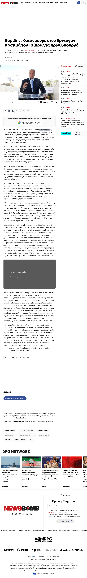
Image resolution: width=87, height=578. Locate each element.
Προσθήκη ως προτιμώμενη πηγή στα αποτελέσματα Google (31, 122)
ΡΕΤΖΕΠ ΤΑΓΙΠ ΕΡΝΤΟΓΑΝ (27, 435)
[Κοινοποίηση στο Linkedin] (20, 111)
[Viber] (16, 514)
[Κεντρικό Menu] (84, 2)
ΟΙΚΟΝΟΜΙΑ (49, 2)
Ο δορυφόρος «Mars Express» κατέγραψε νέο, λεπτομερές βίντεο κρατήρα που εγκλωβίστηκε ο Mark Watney (72, 123)
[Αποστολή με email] (28, 111)
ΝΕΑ (31, 439)
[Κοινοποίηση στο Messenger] (13, 111)
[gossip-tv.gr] (9, 550)
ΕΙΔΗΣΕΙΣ (7, 439)
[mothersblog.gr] (64, 550)
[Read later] (56, 102)
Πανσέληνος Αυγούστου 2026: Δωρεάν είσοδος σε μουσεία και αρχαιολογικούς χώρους (71, 92)
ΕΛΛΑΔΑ (35, 2)
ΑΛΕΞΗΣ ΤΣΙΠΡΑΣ (44, 435)
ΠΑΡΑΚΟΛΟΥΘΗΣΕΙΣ (43, 430)
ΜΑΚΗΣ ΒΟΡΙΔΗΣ (10, 430)
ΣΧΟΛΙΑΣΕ (45, 102)
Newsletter (18, 421)
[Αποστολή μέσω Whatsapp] (16, 111)
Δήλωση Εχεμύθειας (24, 530)
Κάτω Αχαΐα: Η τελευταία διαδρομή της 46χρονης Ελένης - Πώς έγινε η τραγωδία (72, 112)
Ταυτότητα (4, 530)
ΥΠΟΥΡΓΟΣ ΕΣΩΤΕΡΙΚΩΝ (26, 430)
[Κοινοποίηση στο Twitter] (9, 111)
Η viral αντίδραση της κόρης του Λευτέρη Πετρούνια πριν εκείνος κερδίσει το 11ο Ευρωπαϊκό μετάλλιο (50, 475)
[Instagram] (20, 514)
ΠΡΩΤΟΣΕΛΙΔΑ (64, 2)
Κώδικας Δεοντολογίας (38, 530)
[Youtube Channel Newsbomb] (27, 514)
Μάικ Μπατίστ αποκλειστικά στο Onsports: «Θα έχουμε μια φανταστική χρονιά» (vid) (30, 475)
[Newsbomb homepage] (9, 2)
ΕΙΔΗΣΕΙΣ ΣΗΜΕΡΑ (20, 439)
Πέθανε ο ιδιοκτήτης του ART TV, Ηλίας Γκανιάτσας (71, 102)
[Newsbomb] (21, 509)
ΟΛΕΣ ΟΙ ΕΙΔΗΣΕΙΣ (26, 2)
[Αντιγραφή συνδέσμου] (52, 102)
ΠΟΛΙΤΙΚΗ (42, 2)
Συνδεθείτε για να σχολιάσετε (15, 398)
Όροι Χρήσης (12, 530)
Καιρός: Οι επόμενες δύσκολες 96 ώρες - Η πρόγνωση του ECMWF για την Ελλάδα (71, 474)
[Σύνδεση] (78, 2)
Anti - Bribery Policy (64, 530)
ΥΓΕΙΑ (56, 2)
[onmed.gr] (77, 550)
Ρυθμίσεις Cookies (52, 530)
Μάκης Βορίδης (31, 50)
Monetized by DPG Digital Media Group (49, 556)
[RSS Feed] (31, 514)
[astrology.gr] (50, 550)
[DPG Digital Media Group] (43, 540)
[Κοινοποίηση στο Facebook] (5, 111)
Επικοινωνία (75, 530)
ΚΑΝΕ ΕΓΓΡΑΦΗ (63, 521)
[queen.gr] (36, 550)
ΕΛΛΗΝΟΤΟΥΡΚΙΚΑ (10, 435)
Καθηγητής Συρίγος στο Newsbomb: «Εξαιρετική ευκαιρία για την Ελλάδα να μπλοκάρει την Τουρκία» (10, 476)
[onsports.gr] (22, 550)
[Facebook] (12, 514)
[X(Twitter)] (23, 514)
